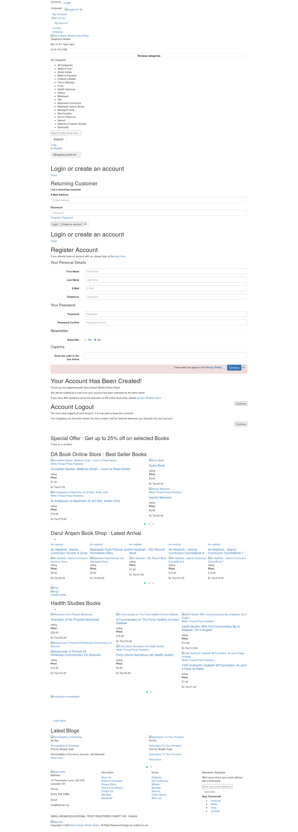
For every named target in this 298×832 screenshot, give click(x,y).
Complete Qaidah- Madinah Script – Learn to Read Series (90, 468)
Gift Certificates (160, 780)
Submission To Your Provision (165, 745)
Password (56, 207)
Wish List (156, 798)
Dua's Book (157, 465)
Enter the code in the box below (66, 357)
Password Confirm (68, 322)
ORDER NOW (58, 595)
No (99, 339)
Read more (57, 757)
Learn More (59, 720)
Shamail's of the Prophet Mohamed (75, 619)
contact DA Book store (149, 398)
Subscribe (73, 339)
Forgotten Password (62, 217)
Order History (159, 794)
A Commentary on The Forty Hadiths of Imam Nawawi (147, 621)
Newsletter (107, 798)
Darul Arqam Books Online (85, 825)
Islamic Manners (160, 497)
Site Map (106, 794)
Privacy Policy (108, 784)
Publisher (157, 777)
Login (54, 144)
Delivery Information (112, 780)
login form (120, 256)
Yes (90, 339)
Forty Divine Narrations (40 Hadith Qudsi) (144, 654)
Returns (156, 791)
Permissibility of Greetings (65, 745)
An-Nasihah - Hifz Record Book (147, 551)
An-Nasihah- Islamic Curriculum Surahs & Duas (69, 551)
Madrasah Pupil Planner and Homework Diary (109, 551)
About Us (106, 777)
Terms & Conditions (112, 787)
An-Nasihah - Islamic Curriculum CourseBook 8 (186, 551)
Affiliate (156, 784)
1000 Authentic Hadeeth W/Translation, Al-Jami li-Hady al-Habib (214, 667)
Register (58, 148)
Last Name (73, 280)
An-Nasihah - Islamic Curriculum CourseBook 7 (226, 551)
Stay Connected (211, 796)
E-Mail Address (59, 194)
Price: (54, 477)
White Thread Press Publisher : (68, 463)
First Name (73, 271)
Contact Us (107, 791)
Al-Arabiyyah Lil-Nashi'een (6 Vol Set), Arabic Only (85, 500)
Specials (156, 787)
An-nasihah (57, 544)
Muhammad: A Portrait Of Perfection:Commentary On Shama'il (76, 653)
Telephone (73, 296)
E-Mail (75, 288)
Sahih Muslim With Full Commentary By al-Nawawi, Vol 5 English (211, 628)
